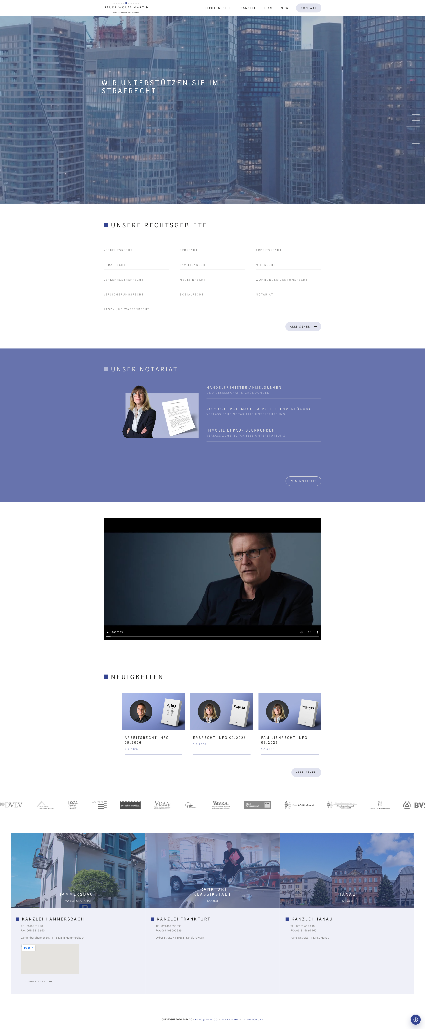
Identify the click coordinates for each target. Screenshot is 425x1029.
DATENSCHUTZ (252, 1019)
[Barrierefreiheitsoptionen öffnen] (415, 1019)
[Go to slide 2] (416, 120)
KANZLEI (248, 8)
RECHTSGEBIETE (219, 8)
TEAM (268, 8)
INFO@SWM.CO (206, 1019)
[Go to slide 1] (416, 114)
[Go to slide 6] (413, 143)
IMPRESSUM (230, 1019)
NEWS (286, 8)
